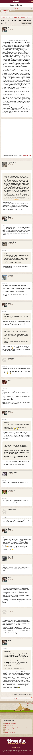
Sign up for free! (27, 155)
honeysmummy (13, 472)
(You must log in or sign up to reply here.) (22, 694)
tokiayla (10, 275)
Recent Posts (4, 13)
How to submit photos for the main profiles (16, 728)
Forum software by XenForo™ (19, 752)
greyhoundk (12, 610)
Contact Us (27, 701)
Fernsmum (11, 358)
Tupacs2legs (12, 163)
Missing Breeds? (9, 726)
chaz (9, 28)
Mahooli (10, 557)
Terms (12, 754)
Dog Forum (5, 10)
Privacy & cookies (17, 754)
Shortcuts (30, 1)
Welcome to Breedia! (10, 723)
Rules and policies (10, 732)
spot (9, 380)
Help (31, 701)
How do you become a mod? (12, 730)
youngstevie (12, 509)
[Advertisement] (16, 136)
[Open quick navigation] (31, 17)
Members (12, 11)
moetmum (11, 490)
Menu (16, 8)
